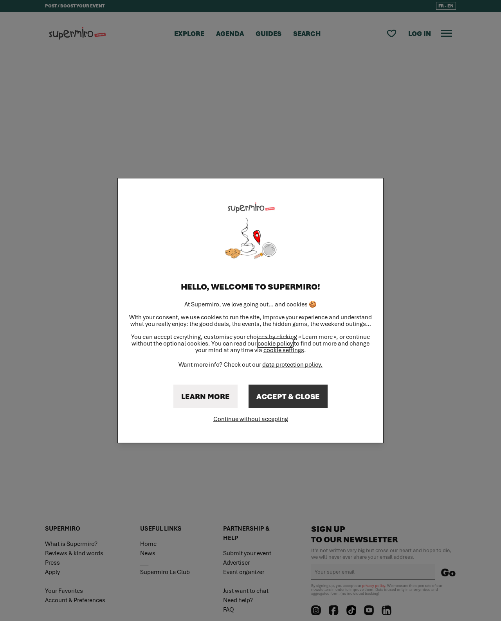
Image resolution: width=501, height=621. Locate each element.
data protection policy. (292, 364)
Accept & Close (288, 396)
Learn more (205, 396)
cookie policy (275, 343)
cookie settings (283, 350)
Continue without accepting (250, 419)
